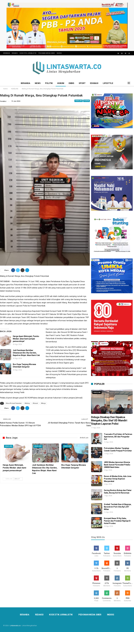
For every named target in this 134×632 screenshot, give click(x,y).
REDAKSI (15, 53)
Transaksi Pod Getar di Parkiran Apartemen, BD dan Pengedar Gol (118, 436)
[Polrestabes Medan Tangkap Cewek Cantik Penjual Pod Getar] (96, 452)
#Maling (27, 403)
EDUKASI (94, 83)
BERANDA (6, 53)
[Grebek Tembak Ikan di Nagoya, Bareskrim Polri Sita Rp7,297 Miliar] (96, 508)
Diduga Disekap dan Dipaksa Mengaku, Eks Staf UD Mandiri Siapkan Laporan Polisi (109, 420)
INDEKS (59, 53)
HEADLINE (78, 100)
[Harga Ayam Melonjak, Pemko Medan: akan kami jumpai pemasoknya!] (5, 340)
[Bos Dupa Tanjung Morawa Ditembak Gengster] (5, 368)
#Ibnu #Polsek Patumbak (14, 403)
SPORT (82, 83)
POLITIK (49, 83)
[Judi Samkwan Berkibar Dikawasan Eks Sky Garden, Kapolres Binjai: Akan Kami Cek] (5, 354)
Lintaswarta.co (15, 625)
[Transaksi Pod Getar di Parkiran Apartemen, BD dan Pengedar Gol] (96, 438)
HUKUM (60, 83)
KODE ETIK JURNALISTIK (28, 53)
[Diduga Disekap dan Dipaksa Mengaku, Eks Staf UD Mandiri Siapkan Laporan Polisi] (112, 402)
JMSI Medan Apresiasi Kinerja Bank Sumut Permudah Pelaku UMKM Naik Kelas (117, 464)
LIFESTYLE (108, 83)
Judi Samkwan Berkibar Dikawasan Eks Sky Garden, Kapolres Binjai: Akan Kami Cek (26, 352)
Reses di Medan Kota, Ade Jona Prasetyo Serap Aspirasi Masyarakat (117, 478)
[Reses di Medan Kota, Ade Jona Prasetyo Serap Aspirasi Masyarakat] (96, 480)
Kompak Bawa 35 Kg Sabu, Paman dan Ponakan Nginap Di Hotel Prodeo (117, 520)
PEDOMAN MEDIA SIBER (46, 53)
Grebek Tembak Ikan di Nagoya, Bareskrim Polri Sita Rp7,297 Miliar (117, 506)
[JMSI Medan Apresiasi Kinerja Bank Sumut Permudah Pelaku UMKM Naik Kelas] (96, 466)
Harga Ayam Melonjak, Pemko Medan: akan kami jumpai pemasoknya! (26, 338)
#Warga (43, 403)
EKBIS (71, 83)
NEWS (38, 83)
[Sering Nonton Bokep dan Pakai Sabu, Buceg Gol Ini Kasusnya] (96, 494)
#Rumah (35, 403)
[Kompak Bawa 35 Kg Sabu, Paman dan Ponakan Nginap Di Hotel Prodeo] (96, 522)
